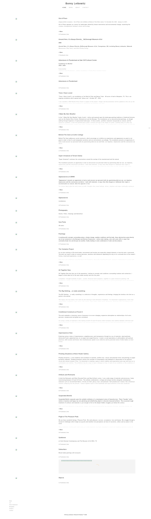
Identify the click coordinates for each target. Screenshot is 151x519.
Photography (63, 210)
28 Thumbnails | (64, 286)
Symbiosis (62, 437)
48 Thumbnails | (64, 205)
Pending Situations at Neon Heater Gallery (74, 354)
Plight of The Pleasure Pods (68, 416)
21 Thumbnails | (64, 150)
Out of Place (63, 18)
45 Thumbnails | (64, 228)
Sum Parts (62, 222)
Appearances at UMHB (67, 176)
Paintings (62, 234)
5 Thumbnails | (63, 55)
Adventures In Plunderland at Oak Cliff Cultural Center (78, 60)
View (67, 34)
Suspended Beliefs (65, 395)
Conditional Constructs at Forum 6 (71, 312)
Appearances (63, 197)
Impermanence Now (66, 333)
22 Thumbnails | (64, 34)
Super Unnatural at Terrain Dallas (70, 156)
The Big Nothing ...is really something (72, 291)
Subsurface (63, 449)
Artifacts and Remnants (67, 374)
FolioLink (76, 514)
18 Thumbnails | (64, 369)
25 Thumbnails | (64, 171)
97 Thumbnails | (64, 244)
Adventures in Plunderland (68, 81)
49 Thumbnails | (64, 307)
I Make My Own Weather (67, 114)
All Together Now (65, 270)
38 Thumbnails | (64, 432)
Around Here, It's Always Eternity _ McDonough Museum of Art (80, 39)
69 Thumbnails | (64, 217)
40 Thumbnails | (64, 129)
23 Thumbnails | (64, 265)
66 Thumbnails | (64, 390)
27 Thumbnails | (64, 328)
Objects (61, 477)
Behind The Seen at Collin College (71, 135)
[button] (97, 32)
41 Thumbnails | (64, 482)
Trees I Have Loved (65, 93)
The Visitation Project (66, 249)
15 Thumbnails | (64, 109)
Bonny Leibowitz (76, 3)
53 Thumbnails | (64, 88)
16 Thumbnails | (64, 76)
